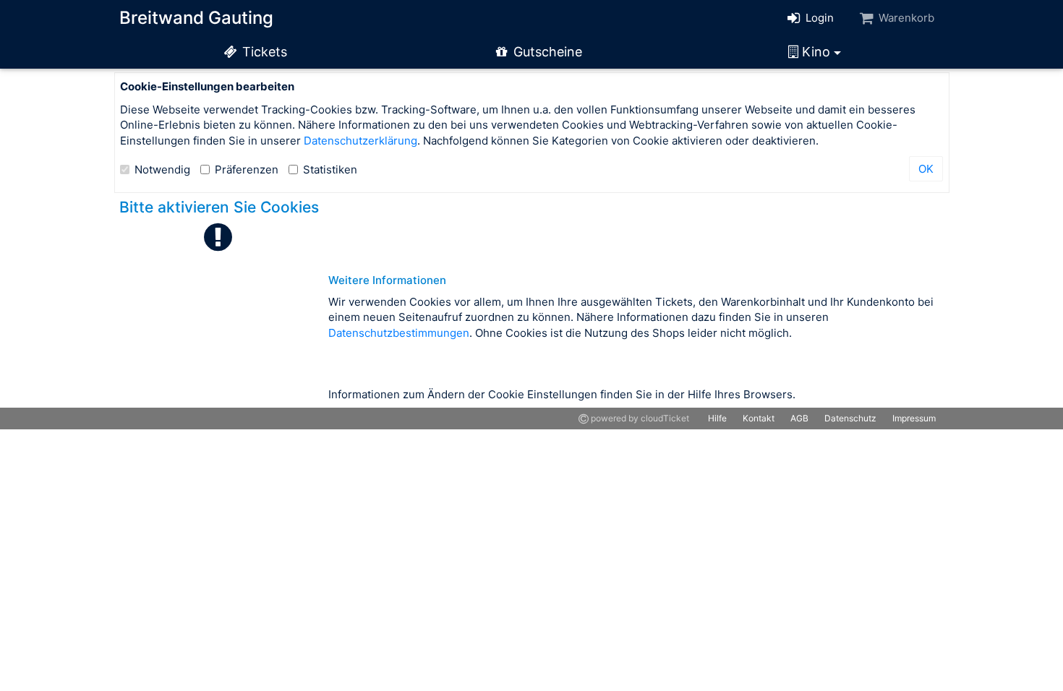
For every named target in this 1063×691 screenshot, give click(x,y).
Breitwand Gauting (196, 17)
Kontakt (758, 418)
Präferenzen (246, 169)
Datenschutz (850, 418)
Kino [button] (816, 51)
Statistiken (330, 169)
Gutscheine (546, 51)
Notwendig (162, 169)
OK (926, 169)
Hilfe (717, 418)
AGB (799, 418)
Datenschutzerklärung (360, 140)
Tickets (263, 51)
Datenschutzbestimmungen (398, 333)
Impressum (914, 418)
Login (818, 18)
